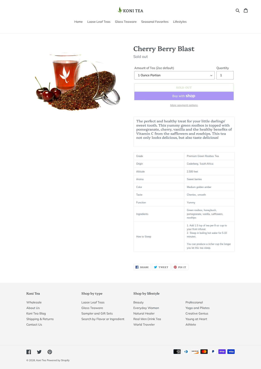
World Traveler (144, 324)
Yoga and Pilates (198, 308)
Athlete (191, 324)
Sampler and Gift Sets (97, 313)
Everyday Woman (146, 308)
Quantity (222, 68)
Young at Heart (196, 319)
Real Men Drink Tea (147, 319)
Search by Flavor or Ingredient (102, 319)
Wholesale (34, 302)
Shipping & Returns (40, 319)
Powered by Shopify (58, 360)
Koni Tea (41, 360)
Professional (194, 302)
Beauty (138, 302)
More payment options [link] (184, 105)
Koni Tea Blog (36, 313)
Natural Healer (144, 313)
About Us (33, 308)
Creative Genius (197, 313)
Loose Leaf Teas (93, 302)
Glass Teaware (92, 308)
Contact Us (34, 324)
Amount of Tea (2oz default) (154, 68)
